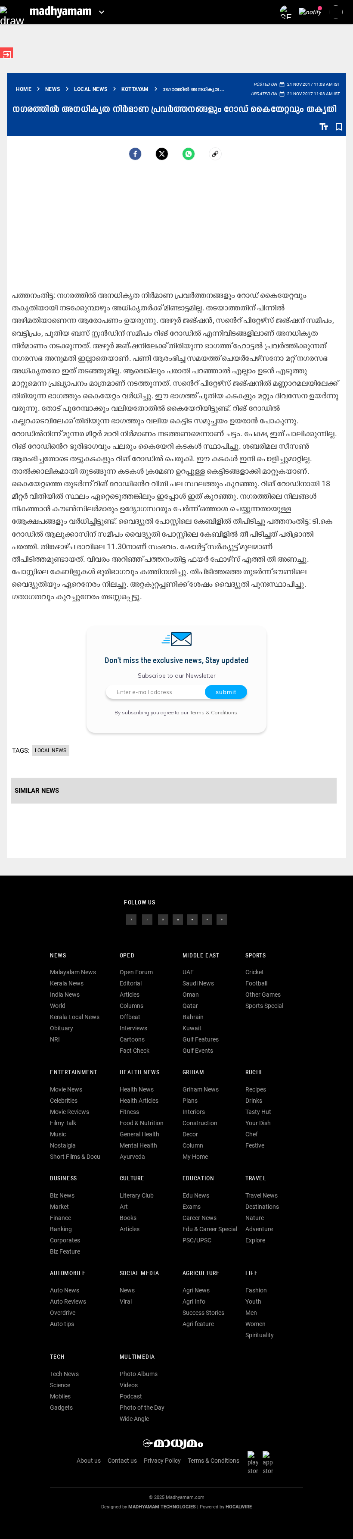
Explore (255, 1240)
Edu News (196, 1195)
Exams (192, 1206)
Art (124, 1206)
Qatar (190, 1005)
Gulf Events (198, 1050)
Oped (127, 956)
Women (255, 1323)
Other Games (263, 994)
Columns (131, 1005)
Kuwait (192, 1028)
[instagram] (163, 918)
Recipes (255, 1089)
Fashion (256, 1290)
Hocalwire (239, 1507)
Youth (253, 1301)
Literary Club (137, 1195)
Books (128, 1217)
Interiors (194, 1111)
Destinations (262, 1206)
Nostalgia (63, 1145)
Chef (251, 1134)
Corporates (65, 1240)
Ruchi (253, 1073)
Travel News (261, 1195)
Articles (129, 994)
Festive (254, 1145)
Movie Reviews (69, 1111)
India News (65, 994)
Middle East (201, 956)
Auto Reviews (68, 1301)
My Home (195, 1156)
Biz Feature (65, 1251)
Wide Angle (134, 1418)
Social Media (139, 1273)
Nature (254, 1217)
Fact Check (134, 1050)
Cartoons (132, 1039)
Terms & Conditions (213, 712)
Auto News (64, 1290)
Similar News (37, 791)
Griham (193, 1073)
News (58, 956)
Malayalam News (73, 972)
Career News (200, 1217)
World (57, 1005)
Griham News (201, 1089)
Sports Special (264, 1005)
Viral (126, 1301)
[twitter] (147, 918)
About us (89, 1460)
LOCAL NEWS (50, 751)
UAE (188, 972)
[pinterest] (221, 918)
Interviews (133, 1028)
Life (251, 1273)
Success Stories (203, 1312)
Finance (60, 1217)
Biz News (62, 1195)
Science (60, 1385)
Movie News (66, 1089)
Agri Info (194, 1301)
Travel (255, 1179)
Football (256, 983)
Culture (132, 1179)
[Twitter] (161, 153)
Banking (61, 1229)
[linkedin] (177, 918)
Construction (200, 1123)
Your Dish (258, 1123)
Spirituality (259, 1335)
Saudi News (198, 983)
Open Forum (136, 972)
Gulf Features (201, 1039)
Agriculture (201, 1273)
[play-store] (254, 1462)
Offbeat (130, 1016)
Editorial (131, 983)
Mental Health (138, 1145)
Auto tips (62, 1323)
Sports (255, 956)
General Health (139, 1134)
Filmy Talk (63, 1123)
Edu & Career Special (210, 1229)
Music (58, 1134)
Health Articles (139, 1100)
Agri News (196, 1290)
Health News (140, 1073)
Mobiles (60, 1396)
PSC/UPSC (197, 1240)
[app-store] (269, 1462)
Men (251, 1312)
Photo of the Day (142, 1407)
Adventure (259, 1229)
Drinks (253, 1100)
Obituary (61, 1028)
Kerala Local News (74, 1016)
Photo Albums (139, 1373)
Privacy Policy (162, 1460)
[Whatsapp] (188, 153)
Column (193, 1145)
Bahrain (193, 1016)
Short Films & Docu (75, 1156)
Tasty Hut (258, 1111)
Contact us (122, 1460)
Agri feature (198, 1323)
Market (59, 1206)
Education (198, 1179)
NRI (55, 1039)
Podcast (131, 1396)
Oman (191, 994)
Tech (57, 1357)
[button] (12, 12)
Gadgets (61, 1407)
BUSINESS (63, 1179)
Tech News (64, 1373)
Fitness (129, 1111)
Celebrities (63, 1100)
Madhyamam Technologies (162, 1507)
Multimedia (137, 1357)
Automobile (68, 1273)
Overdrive (62, 1312)
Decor (190, 1134)
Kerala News (67, 983)
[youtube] (192, 918)
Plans (190, 1100)
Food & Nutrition (142, 1123)
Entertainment (73, 1073)
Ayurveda (132, 1156)
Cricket (254, 972)
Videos (129, 1385)
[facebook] (135, 153)
